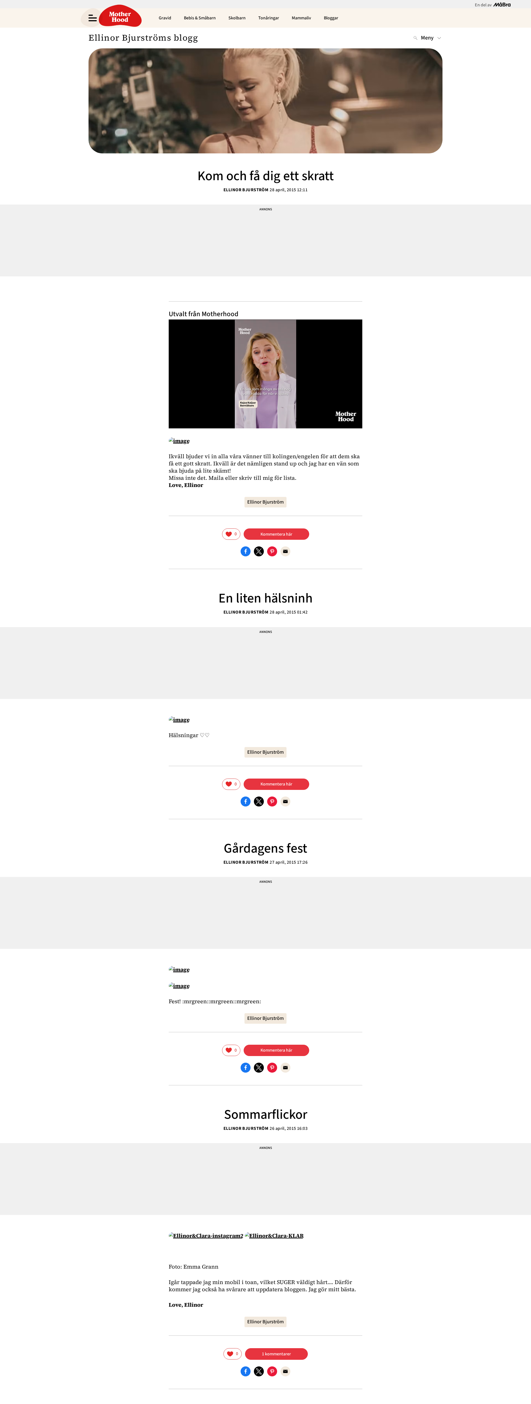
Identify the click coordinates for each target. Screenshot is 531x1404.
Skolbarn (237, 18)
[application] (265, 373)
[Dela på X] (259, 551)
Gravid (165, 18)
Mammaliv (301, 18)
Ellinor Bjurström (245, 190)
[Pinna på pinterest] (272, 551)
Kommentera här (276, 534)
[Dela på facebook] (246, 551)
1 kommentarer (276, 1354)
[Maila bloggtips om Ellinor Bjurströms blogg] (285, 551)
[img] (231, 534)
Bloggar (331, 18)
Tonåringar (268, 18)
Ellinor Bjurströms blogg (143, 37)
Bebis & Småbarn (200, 18)
